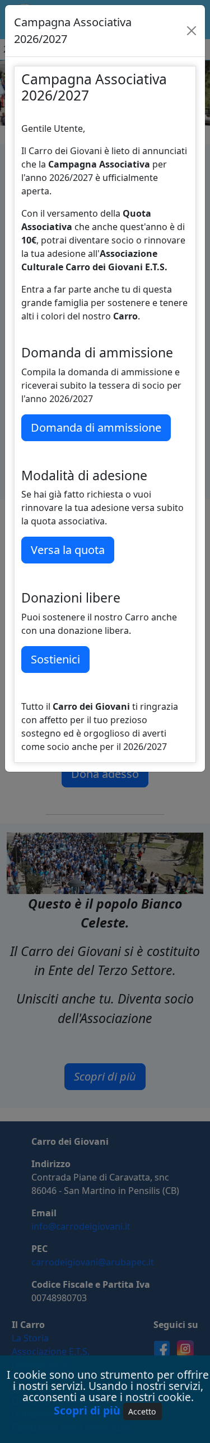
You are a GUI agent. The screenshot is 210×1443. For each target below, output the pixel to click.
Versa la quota (68, 549)
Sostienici (55, 659)
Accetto (142, 1411)
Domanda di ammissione (96, 427)
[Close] (191, 31)
